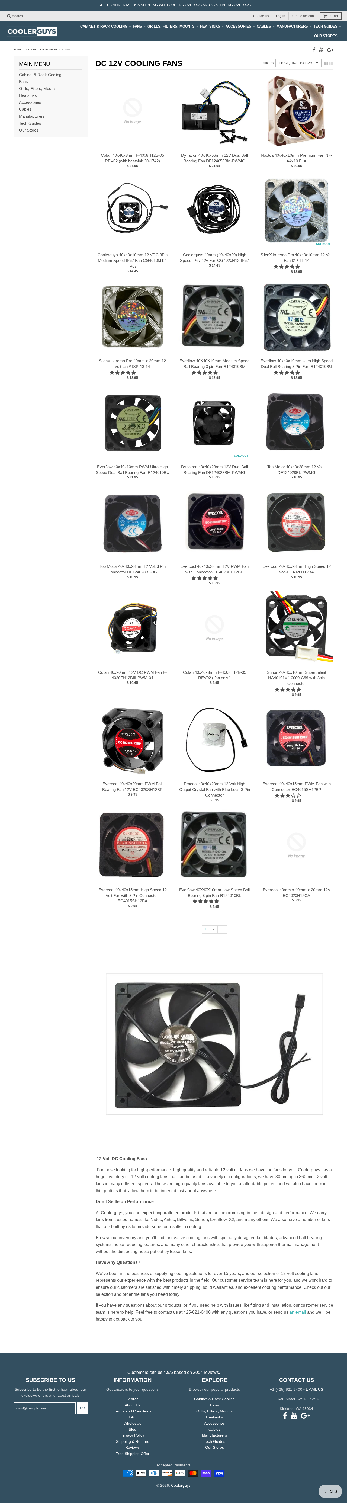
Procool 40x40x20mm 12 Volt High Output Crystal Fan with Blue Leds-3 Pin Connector (214, 789)
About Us (132, 1405)
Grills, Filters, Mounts (171, 26)
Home (18, 49)
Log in (280, 16)
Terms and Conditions (132, 1411)
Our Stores (326, 36)
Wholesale (133, 1423)
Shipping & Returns (132, 1441)
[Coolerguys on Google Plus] (330, 50)
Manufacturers (292, 26)
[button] (287, 266)
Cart (333, 16)
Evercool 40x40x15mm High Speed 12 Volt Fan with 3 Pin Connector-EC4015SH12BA (132, 895)
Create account (303, 16)
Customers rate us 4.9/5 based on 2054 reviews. (173, 1372)
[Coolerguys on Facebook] (314, 50)
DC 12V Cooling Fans (41, 49)
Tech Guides (325, 26)
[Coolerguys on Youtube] (321, 50)
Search (132, 1399)
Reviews (132, 1447)
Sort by (268, 63)
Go (82, 1407)
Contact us (261, 16)
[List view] (331, 63)
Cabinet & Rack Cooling (103, 26)
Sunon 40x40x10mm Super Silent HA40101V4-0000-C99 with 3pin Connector (296, 678)
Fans (137, 26)
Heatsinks (210, 26)
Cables (264, 26)
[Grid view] (326, 63)
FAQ (132, 1417)
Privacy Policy (132, 1435)
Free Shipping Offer (132, 1453)
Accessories (238, 26)
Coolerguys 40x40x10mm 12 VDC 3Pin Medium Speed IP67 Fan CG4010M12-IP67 (133, 260)
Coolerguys (181, 1485)
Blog (132, 1429)
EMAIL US (314, 1389)
